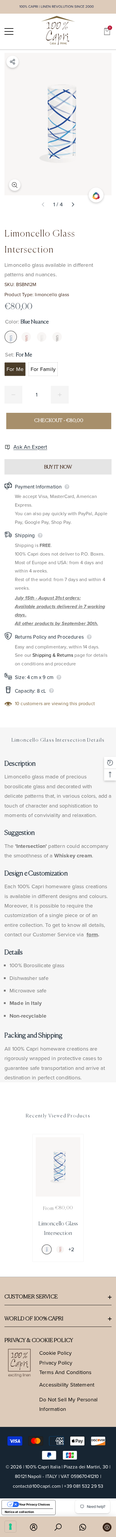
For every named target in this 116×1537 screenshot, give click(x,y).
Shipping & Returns (52, 655)
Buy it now (58, 467)
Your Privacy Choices (34, 1504)
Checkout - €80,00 (58, 420)
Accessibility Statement (66, 1385)
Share (12, 62)
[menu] (8, 31)
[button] (107, 31)
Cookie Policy (55, 1353)
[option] (58, 1198)
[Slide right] (72, 204)
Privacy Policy (56, 1363)
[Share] (12, 62)
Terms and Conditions (65, 1372)
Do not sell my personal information (68, 1404)
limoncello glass (52, 294)
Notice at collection (19, 1512)
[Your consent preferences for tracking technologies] (10, 1526)
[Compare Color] (96, 195)
